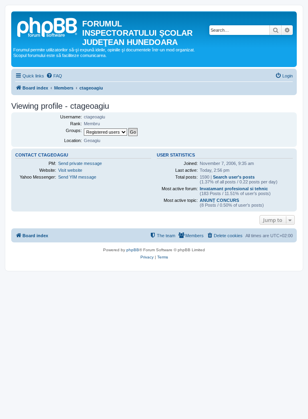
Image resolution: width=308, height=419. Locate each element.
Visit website (70, 170)
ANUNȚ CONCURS (219, 200)
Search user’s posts (234, 177)
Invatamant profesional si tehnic (234, 188)
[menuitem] (54, 76)
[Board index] (47, 26)
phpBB (132, 250)
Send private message (80, 163)
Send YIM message (77, 177)
